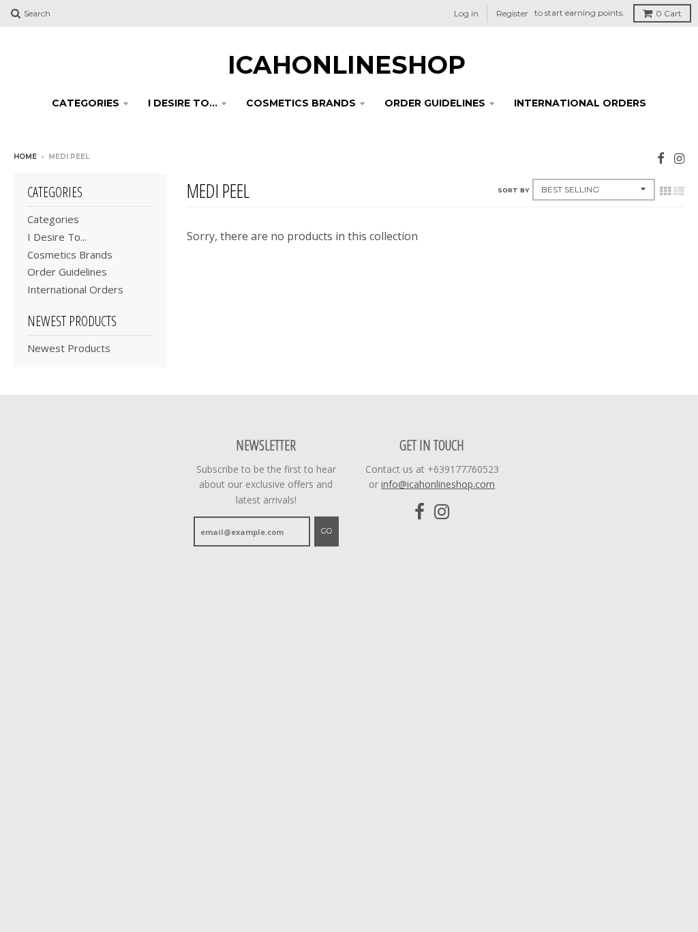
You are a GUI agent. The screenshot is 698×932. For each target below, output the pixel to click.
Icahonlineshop (347, 65)
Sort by (513, 190)
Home (25, 156)
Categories (85, 103)
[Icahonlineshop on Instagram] (679, 158)
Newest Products (68, 348)
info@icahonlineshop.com (438, 484)
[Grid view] (665, 191)
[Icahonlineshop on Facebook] (661, 158)
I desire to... (182, 103)
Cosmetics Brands (301, 103)
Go (326, 531)
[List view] (678, 191)
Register (512, 13)
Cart (669, 13)
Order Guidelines (434, 103)
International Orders (580, 103)
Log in (466, 13)
